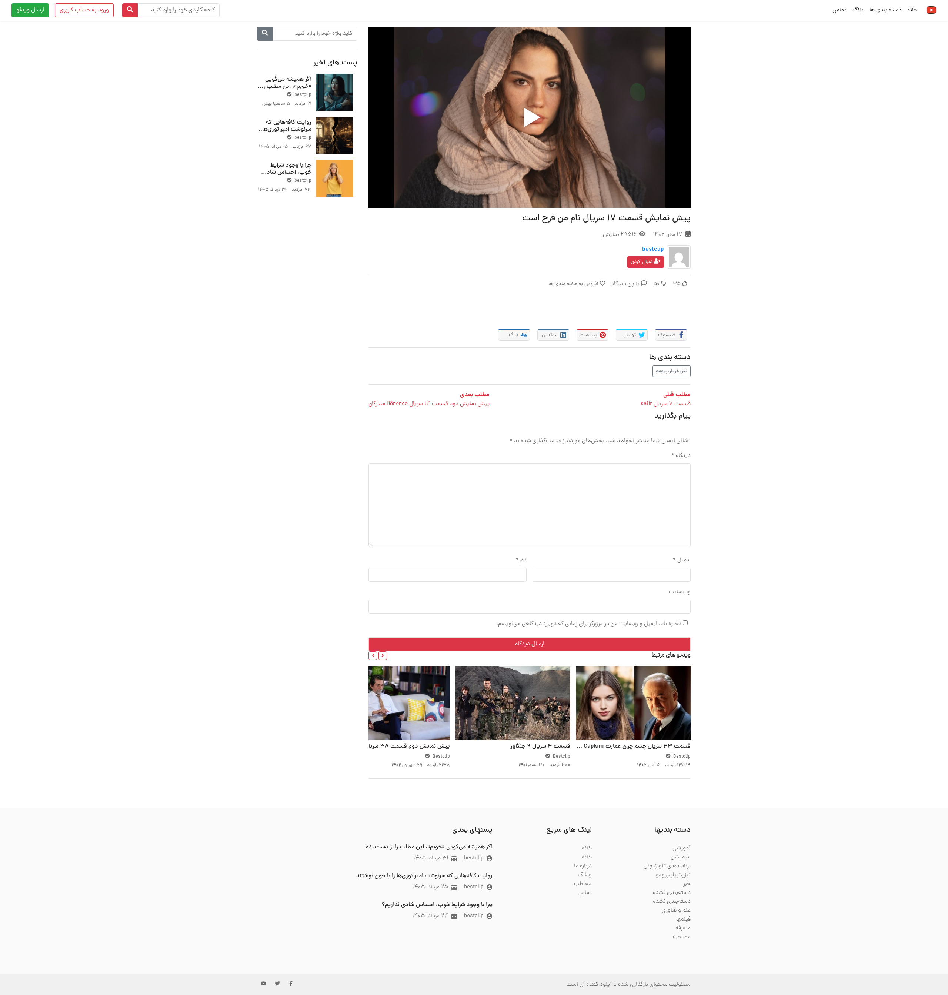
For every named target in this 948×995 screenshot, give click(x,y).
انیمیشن (681, 857)
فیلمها (683, 919)
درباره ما (583, 866)
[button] (382, 655)
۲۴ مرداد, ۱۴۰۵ (430, 916)
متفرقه (683, 928)
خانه (912, 10)
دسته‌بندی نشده (672, 892)
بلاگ (858, 10)
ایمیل (682, 560)
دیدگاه (681, 455)
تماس (839, 10)
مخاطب (583, 883)
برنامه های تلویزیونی (667, 866)
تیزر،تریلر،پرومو (671, 371)
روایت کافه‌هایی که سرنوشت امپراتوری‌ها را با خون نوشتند (284, 129)
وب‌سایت (680, 592)
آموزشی (681, 848)
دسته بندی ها (885, 10)
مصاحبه (682, 937)
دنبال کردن (642, 262)
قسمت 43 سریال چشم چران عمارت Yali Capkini (632, 746)
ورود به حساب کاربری (84, 10)
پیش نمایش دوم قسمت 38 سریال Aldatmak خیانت (385, 746)
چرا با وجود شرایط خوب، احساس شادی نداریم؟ (287, 172)
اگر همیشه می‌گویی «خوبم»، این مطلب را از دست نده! (286, 86)
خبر (687, 883)
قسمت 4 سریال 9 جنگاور (540, 746)
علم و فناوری (676, 910)
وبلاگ (585, 875)
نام (521, 560)
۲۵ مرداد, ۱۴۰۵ (430, 887)
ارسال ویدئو (30, 10)
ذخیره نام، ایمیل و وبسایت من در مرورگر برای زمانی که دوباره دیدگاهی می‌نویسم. (588, 624)
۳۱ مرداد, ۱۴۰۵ (430, 858)
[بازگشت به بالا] (21, 951)
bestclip (653, 249)
